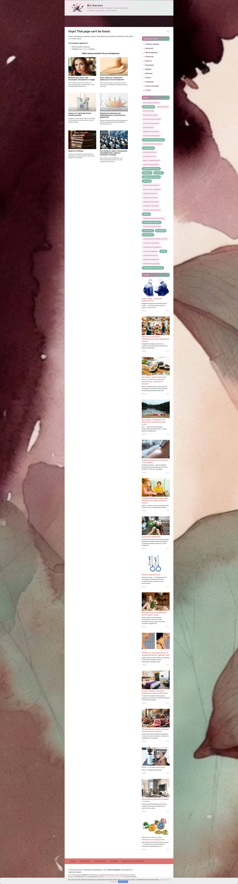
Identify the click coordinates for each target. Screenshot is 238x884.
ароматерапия (148, 107)
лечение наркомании (151, 164)
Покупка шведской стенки (151, 575)
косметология (148, 148)
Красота (127, 18)
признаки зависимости (151, 210)
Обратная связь (85, 861)
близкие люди (148, 111)
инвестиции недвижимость (153, 140)
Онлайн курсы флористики (151, 537)
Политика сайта (100, 861)
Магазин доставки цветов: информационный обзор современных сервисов (155, 339)
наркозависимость (150, 193)
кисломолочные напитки (152, 144)
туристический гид (150, 255)
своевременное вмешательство (155, 239)
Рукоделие (82, 24)
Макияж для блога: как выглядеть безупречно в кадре (81, 79)
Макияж (147, 18)
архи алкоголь (162, 107)
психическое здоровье (151, 222)
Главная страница (76, 18)
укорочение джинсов (151, 259)
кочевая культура (149, 152)
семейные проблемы (151, 243)
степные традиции (150, 251)
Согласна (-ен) (123, 881)
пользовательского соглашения (114, 876)
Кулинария (137, 18)
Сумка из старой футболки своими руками (79, 114)
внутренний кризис (150, 115)
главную (85, 49)
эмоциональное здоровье (153, 268)
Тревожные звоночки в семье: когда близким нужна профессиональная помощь (155, 500)
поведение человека (151, 206)
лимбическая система (151, 169)
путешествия (148, 230)
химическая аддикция (151, 263)
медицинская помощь (151, 177)
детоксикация (148, 127)
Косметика (116, 18)
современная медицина (152, 247)
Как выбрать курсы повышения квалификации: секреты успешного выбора (113, 153)
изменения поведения (151, 136)
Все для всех (95, 5)
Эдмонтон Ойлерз (75, 151)
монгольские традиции (151, 189)
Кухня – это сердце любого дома (153, 767)
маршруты (147, 173)
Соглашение (113, 861)
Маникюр (157, 18)
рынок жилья (148, 235)
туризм (163, 251)
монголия (146, 181)
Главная (73, 861)
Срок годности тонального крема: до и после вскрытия (112, 79)
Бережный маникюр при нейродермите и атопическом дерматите (112, 115)
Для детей (90, 18)
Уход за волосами (96, 24)
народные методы (150, 197)
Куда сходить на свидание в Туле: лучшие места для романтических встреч (154, 422)
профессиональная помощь (153, 218)
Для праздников (103, 18)
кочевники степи (149, 156)
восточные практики (151, 123)
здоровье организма (151, 131)
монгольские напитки (151, 185)
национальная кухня (151, 202)
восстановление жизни (151, 119)
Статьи (108, 24)
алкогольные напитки (151, 102)
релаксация (160, 230)
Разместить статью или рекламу (133, 861)
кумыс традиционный (151, 160)
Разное (72, 24)
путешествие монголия (151, 226)
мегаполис (159, 173)
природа (146, 214)
